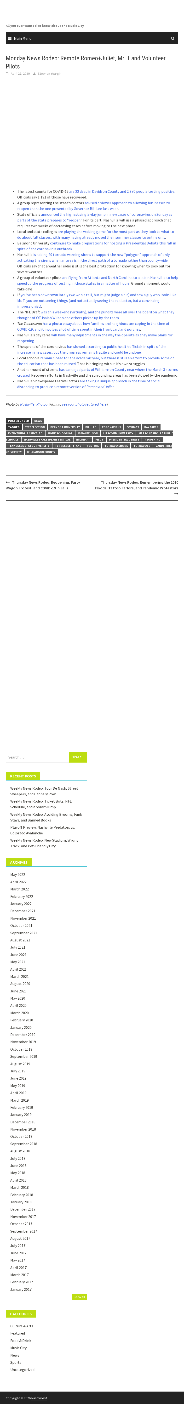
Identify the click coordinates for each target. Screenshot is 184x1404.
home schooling (60, 433)
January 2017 (21, 1289)
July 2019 (17, 1071)
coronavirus (111, 427)
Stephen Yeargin (49, 73)
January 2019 (21, 1114)
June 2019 (18, 1078)
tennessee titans (68, 445)
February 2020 (21, 1020)
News (38, 421)
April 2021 (18, 969)
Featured (17, 1333)
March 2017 (19, 1274)
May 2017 (17, 1260)
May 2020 (17, 998)
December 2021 (22, 910)
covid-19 (132, 427)
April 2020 (18, 1005)
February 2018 (21, 1194)
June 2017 (18, 1253)
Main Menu (22, 38)
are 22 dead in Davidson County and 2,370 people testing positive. (122, 191)
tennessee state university (28, 445)
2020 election (35, 427)
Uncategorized (22, 1369)
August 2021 (20, 940)
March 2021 (19, 976)
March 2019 (19, 1100)
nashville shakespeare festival (47, 439)
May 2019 (17, 1085)
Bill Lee (90, 427)
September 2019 (23, 1056)
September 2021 (23, 932)
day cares (151, 427)
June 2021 (18, 954)
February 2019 (21, 1107)
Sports (15, 1362)
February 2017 (21, 1281)
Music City (18, 1347)
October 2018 (21, 1136)
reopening (153, 439)
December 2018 (22, 1122)
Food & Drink (20, 1340)
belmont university (65, 427)
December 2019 (22, 1034)
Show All (80, 1297)
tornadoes (141, 445)
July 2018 (17, 1158)
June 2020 (18, 991)
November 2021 (23, 918)
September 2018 (23, 1143)
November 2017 (23, 1216)
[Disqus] (92, 566)
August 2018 (20, 1151)
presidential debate (124, 439)
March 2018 (19, 1187)
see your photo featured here (84, 404)
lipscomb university (118, 433)
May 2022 (17, 874)
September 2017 (23, 1231)
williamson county (41, 452)
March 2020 (19, 1012)
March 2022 (19, 889)
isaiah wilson (88, 433)
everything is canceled (25, 433)
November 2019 (23, 1041)
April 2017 (18, 1267)
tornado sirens (116, 445)
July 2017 (17, 1245)
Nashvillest (39, 1398)
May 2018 (17, 1172)
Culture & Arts (21, 1326)
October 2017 (21, 1223)
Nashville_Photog (34, 404)
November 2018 (23, 1129)
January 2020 (21, 1027)
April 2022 (18, 881)
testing (93, 445)
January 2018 (21, 1202)
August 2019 (20, 1063)
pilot (99, 439)
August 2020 (20, 983)
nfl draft (83, 439)
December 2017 (22, 1209)
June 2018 (18, 1165)
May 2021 (17, 961)
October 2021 (21, 925)
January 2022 (21, 903)
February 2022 (21, 896)
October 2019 (21, 1049)
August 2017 (20, 1238)
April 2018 (18, 1180)
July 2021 (17, 947)
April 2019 (18, 1092)
